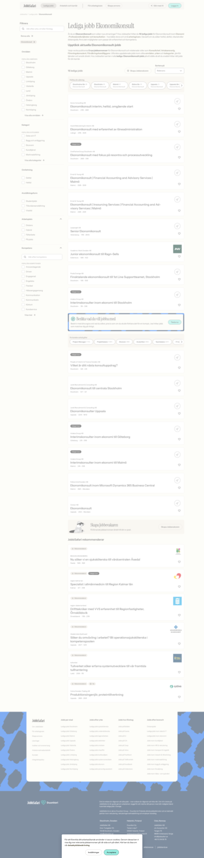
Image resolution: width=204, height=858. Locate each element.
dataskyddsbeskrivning (79, 845)
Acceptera (111, 852)
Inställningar (93, 852)
